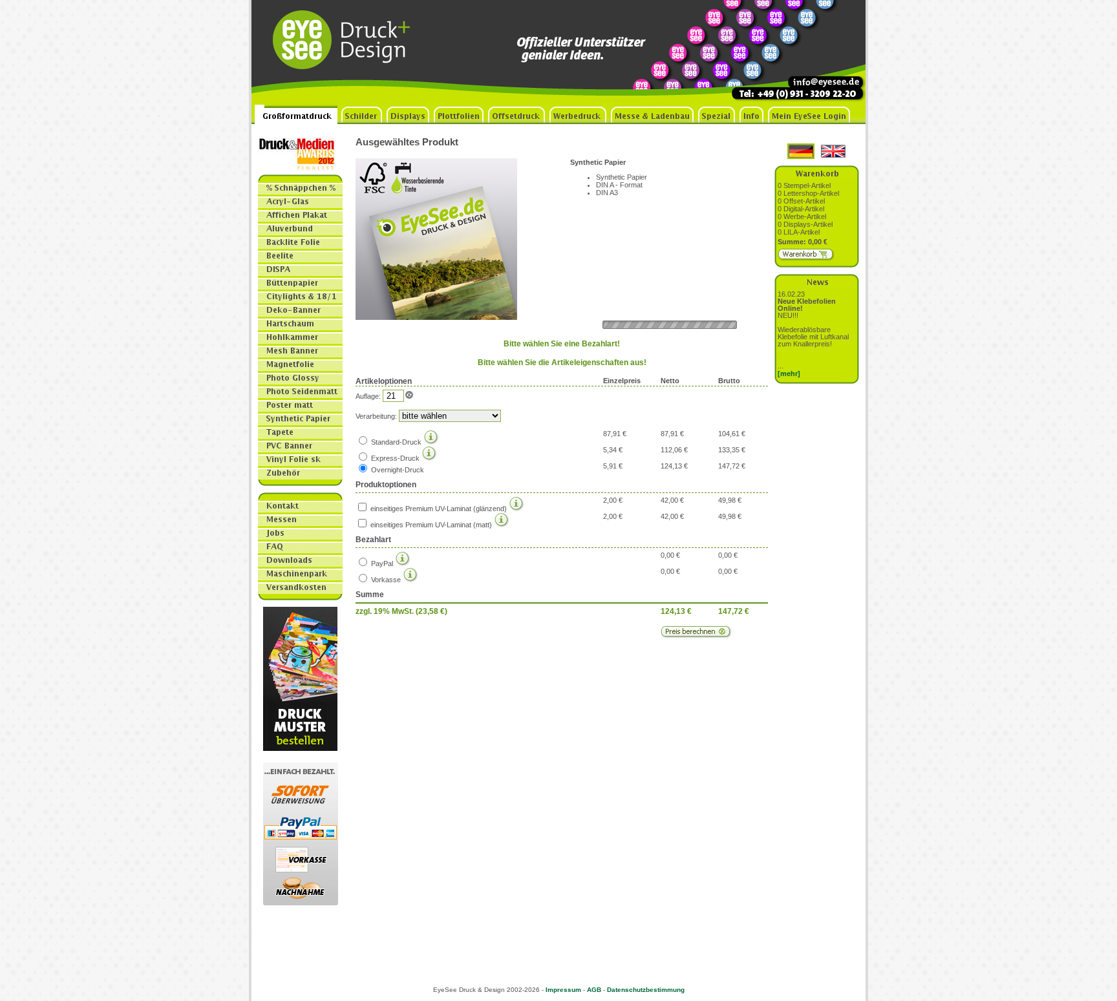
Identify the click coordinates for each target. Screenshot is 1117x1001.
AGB (594, 989)
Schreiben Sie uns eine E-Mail (817, 52)
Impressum (563, 989)
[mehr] (789, 373)
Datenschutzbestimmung (646, 989)
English (833, 151)
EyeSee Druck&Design (348, 52)
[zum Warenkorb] (806, 258)
